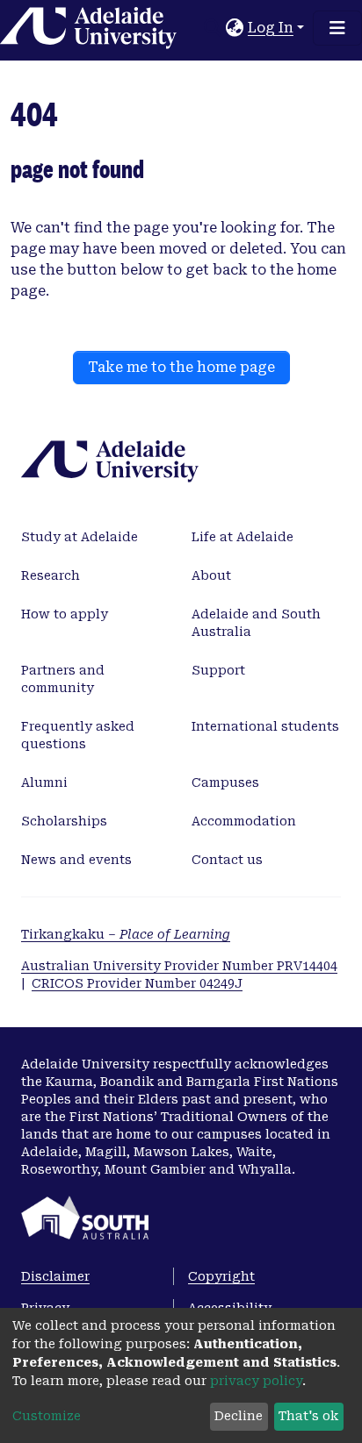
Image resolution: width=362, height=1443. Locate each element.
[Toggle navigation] (337, 28)
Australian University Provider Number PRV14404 (179, 966)
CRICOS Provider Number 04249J (137, 983)
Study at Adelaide (79, 537)
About (211, 575)
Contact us (227, 860)
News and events (76, 860)
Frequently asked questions (77, 735)
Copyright (221, 1276)
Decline (238, 1416)
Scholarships (64, 821)
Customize (46, 1416)
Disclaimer (55, 1276)
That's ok (308, 1416)
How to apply (64, 614)
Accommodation (244, 821)
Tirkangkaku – (125, 934)
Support (218, 670)
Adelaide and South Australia (256, 623)
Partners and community (63, 679)
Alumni (44, 782)
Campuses (225, 782)
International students (265, 726)
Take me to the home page (181, 367)
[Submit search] (213, 28)
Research (50, 575)
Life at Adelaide (242, 537)
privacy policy (256, 1381)
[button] (235, 28)
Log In (270, 27)
